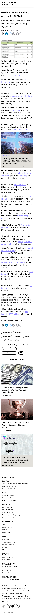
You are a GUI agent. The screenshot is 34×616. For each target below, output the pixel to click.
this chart (16, 110)
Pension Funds (6, 332)
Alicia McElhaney (7, 430)
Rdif (4, 341)
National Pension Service (9, 353)
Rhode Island (17, 332)
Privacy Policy (17, 598)
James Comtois (6, 395)
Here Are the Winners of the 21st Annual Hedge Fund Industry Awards (15, 424)
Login (15, 612)
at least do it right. (20, 129)
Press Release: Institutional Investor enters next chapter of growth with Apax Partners (15, 460)
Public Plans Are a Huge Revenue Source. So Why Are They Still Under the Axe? (15, 389)
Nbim (21, 353)
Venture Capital (7, 336)
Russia (11, 341)
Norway (13, 349)
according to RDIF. (15, 75)
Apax (11, 465)
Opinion (5, 349)
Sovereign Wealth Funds (9, 345)
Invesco (13, 166)
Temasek (27, 336)
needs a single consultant (13, 262)
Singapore (17, 336)
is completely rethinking (21, 96)
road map (23, 175)
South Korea (23, 345)
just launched (20, 184)
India (18, 341)
